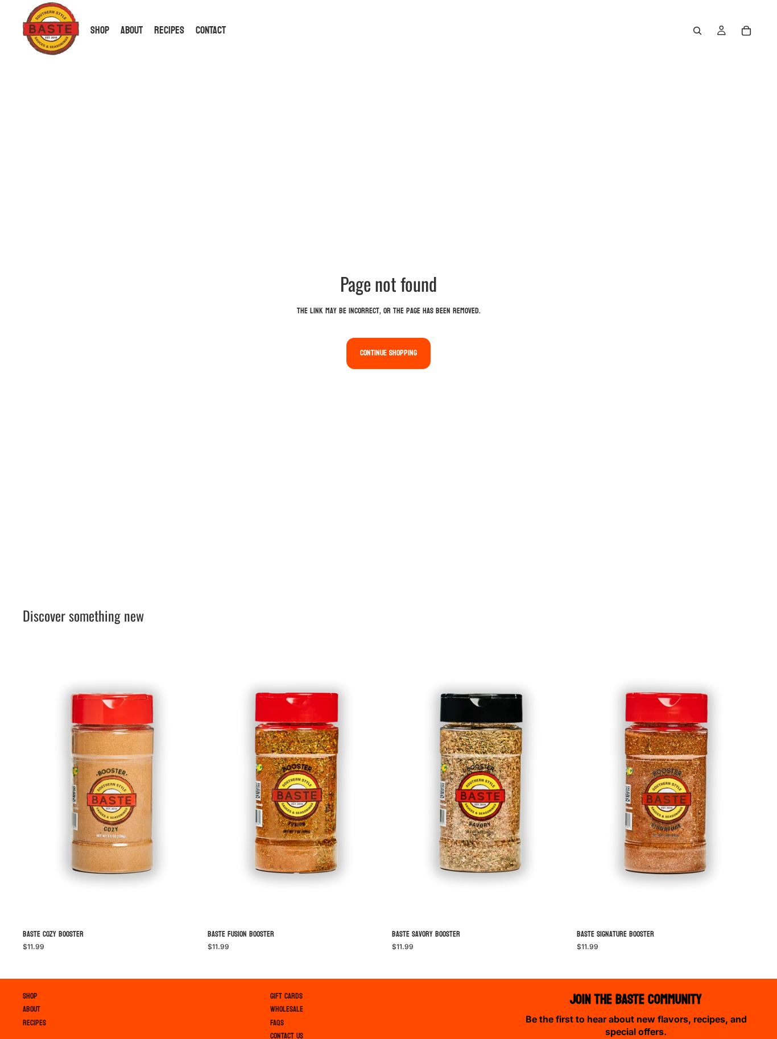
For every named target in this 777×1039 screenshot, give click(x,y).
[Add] (183, 906)
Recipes (34, 1022)
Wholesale (286, 1009)
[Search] (697, 30)
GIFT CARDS (286, 996)
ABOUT (31, 1009)
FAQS (277, 1022)
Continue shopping (388, 353)
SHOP (30, 996)
